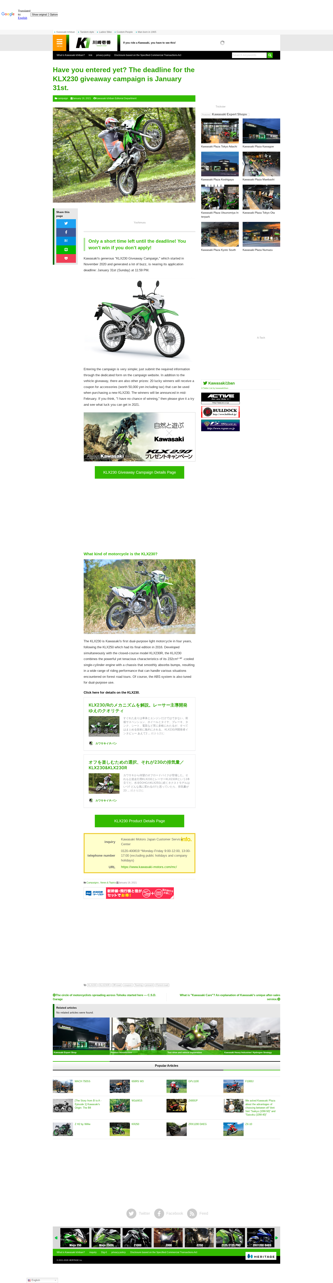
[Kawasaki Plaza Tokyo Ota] (261, 197)
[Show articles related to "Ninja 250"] (73, 1237)
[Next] (276, 1238)
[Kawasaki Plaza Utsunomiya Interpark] (220, 197)
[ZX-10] (233, 1129)
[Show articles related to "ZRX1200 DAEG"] (259, 1237)
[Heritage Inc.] (260, 1256)
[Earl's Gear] (220, 430)
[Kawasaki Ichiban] (93, 43)
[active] (220, 403)
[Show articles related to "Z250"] (197, 1237)
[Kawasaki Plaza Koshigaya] (220, 164)
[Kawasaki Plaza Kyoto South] (220, 234)
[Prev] (56, 1238)
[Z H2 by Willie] (63, 1129)
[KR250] (120, 1129)
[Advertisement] (139, 515)
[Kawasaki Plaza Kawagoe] (261, 130)
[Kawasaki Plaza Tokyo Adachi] (220, 130)
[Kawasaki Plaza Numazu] (261, 234)
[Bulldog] (220, 416)
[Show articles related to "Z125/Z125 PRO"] (228, 1237)
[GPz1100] (176, 1086)
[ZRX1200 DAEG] (176, 1129)
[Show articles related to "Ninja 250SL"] (104, 1237)
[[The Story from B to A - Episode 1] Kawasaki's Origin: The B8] (63, 1105)
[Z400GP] (176, 1105)
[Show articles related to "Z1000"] (135, 1237)
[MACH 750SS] (63, 1086)
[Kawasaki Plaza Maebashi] (261, 164)
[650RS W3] (120, 1086)
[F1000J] (233, 1086)
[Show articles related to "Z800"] (166, 1237)
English (35, 1280)
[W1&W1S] (120, 1105)
